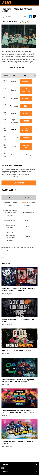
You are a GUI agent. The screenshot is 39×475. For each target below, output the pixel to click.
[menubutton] (36, 3)
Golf (26, 106)
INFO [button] (2, 468)
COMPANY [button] (4, 464)
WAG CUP (26, 138)
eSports (26, 121)
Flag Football (25, 129)
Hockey (25, 113)
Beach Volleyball (26, 90)
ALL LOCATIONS (19, 183)
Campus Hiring (26, 146)
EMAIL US (23, 203)
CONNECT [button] (4, 472)
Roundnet (25, 98)
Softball (25, 82)
